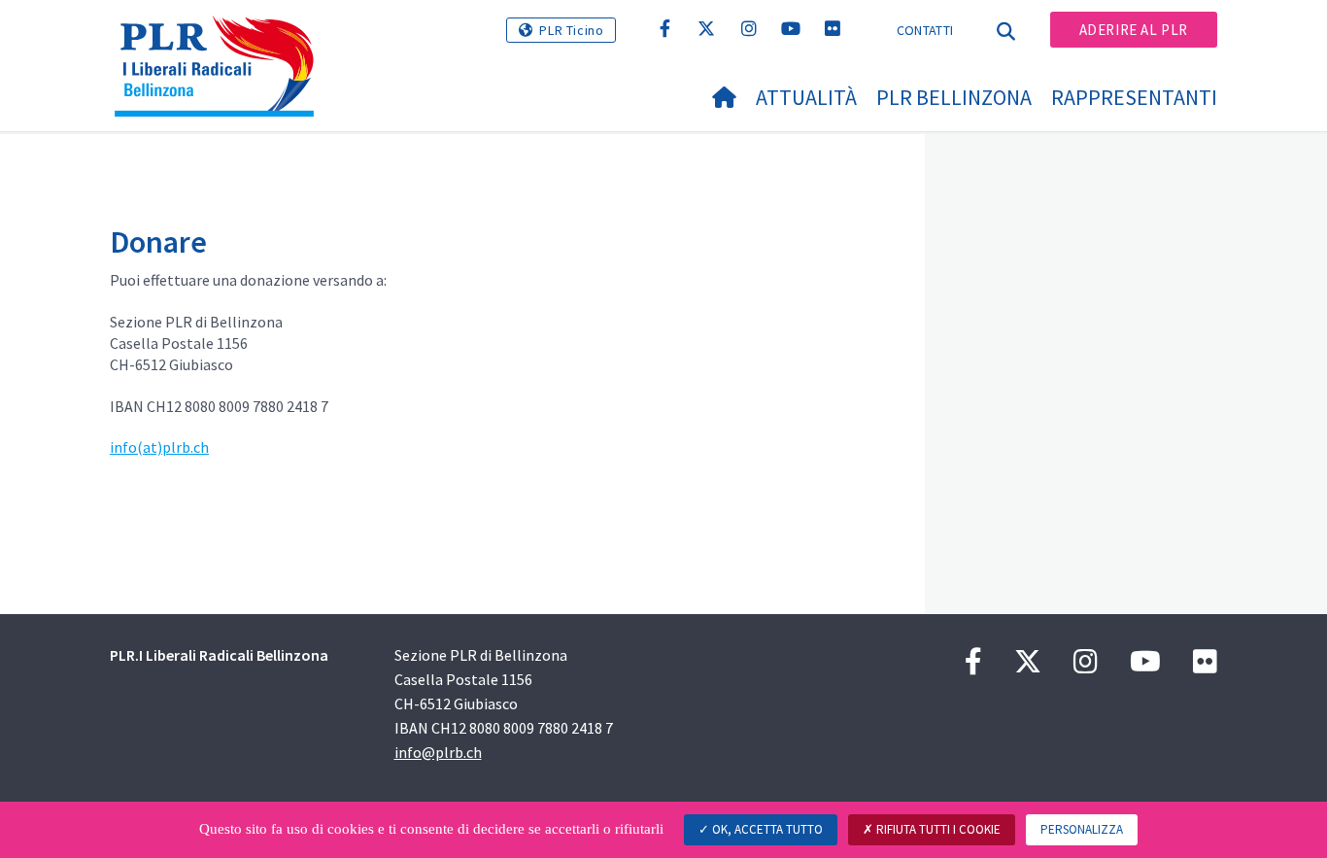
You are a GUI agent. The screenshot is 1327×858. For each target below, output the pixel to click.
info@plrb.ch (438, 752)
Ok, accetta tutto (766, 829)
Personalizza (1081, 829)
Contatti (925, 30)
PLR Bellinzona (954, 97)
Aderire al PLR (1133, 29)
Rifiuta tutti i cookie (937, 829)
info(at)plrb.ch (159, 447)
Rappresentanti (1134, 97)
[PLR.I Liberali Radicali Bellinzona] (221, 40)
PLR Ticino (571, 30)
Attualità (806, 97)
